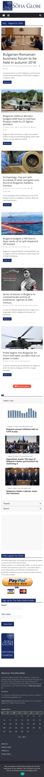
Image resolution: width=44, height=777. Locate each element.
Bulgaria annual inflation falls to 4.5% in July (22, 430)
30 (22, 732)
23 (22, 728)
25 (34, 728)
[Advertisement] (22, 532)
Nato (34, 127)
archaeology (6, 191)
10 (28, 720)
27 (4, 732)
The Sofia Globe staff (23, 127)
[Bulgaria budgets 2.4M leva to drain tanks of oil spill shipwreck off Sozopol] (22, 213)
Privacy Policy (6, 754)
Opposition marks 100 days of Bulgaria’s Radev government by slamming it (22, 461)
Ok (22, 774)
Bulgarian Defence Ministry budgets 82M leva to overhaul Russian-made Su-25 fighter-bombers (19, 120)
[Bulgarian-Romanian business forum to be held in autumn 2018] (22, 29)
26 (40, 728)
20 (4, 728)
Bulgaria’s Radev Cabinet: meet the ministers (21, 492)
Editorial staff (6, 747)
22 (16, 728)
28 (10, 732)
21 (10, 728)
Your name (6, 614)
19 (40, 724)
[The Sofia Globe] (3, 15)
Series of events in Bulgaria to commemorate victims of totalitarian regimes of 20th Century (19, 298)
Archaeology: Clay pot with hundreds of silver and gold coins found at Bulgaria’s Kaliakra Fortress (21, 181)
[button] (22, 400)
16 (22, 724)
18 (34, 724)
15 (16, 724)
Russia (5, 130)
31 (28, 732)
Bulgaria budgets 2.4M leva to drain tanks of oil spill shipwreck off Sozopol (20, 241)
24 (28, 728)
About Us (4, 744)
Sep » (24, 737)
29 (16, 732)
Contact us (5, 751)
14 (10, 724)
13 (4, 724)
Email (4, 605)
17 (28, 724)
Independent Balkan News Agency (27, 66)
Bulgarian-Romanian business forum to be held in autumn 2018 (20, 58)
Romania (5, 68)
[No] (41, 770)
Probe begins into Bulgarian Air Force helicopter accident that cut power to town (21, 355)
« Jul (19, 737)
